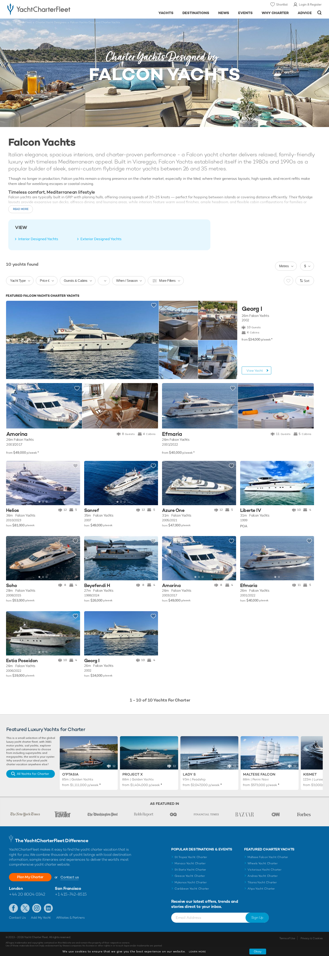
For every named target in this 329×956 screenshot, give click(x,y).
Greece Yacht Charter (190, 876)
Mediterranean (101, 215)
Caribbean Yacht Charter (192, 888)
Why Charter (275, 13)
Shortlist (282, 4)
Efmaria (172, 434)
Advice (305, 13)
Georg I (252, 309)
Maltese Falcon (259, 774)
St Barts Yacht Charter (190, 869)
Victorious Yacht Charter (264, 869)
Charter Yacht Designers (51, 22)
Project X (132, 774)
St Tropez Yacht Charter (191, 857)
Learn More (197, 951)
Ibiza (204, 215)
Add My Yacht (41, 918)
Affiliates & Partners (70, 918)
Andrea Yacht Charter (263, 876)
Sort (307, 281)
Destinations (195, 13)
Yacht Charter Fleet (19, 22)
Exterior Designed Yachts (101, 239)
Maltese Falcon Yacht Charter (268, 857)
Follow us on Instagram (36, 908)
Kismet (310, 774)
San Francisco (68, 888)
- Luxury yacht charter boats (52, 9)
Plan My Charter (30, 877)
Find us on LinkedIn (48, 908)
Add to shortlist (153, 305)
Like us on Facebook (13, 908)
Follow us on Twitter (25, 908)
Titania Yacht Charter (262, 882)
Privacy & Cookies (312, 938)
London (16, 888)
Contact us (69, 877)
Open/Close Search (319, 13)
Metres (284, 266)
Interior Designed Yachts (38, 239)
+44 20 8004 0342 (27, 894)
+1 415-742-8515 (71, 894)
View (254, 371)
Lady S (189, 774)
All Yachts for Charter (33, 774)
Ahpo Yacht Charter (261, 888)
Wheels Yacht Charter (263, 863)
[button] (12, 483)
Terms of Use (287, 938)
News (223, 13)
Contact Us (17, 918)
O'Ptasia (70, 774)
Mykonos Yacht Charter (191, 882)
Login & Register (310, 4)
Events (245, 13)
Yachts (165, 13)
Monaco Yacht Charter (190, 863)
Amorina (17, 434)
